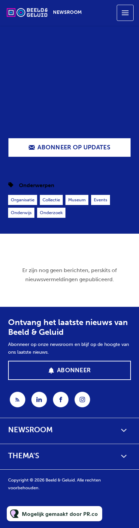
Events (100, 199)
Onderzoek (51, 212)
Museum (77, 199)
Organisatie (22, 199)
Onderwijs (21, 212)
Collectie (51, 199)
